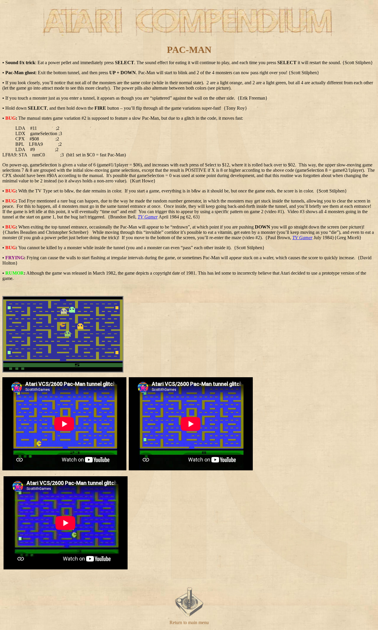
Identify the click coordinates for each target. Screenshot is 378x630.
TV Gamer (148, 216)
